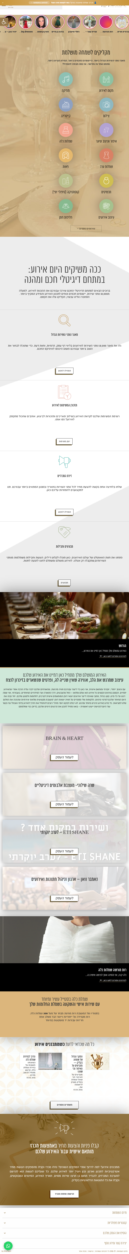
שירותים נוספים (87, 228)
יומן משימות (64, 441)
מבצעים (64, 582)
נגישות (90, 1251)
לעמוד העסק (64, 757)
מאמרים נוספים (64, 1104)
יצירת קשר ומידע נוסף (115, 1243)
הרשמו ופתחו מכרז (64, 1193)
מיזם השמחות (119, 1213)
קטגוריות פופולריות (117, 1223)
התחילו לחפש (64, 370)
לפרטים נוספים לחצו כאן (114, 656)
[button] (4, 22)
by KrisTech (6, 1251)
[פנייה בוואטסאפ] (8, 1245)
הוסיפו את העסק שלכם (115, 1233)
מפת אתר (82, 1251)
